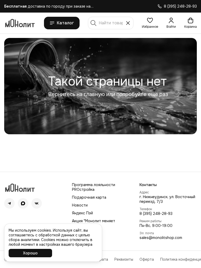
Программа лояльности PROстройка (93, 187)
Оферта (146, 259)
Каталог (65, 23)
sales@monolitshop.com (160, 237)
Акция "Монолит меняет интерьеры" (93, 223)
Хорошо (30, 253)
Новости (80, 205)
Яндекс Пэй (82, 213)
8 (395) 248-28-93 (155, 213)
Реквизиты (123, 259)
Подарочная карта (89, 197)
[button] (150, 23)
